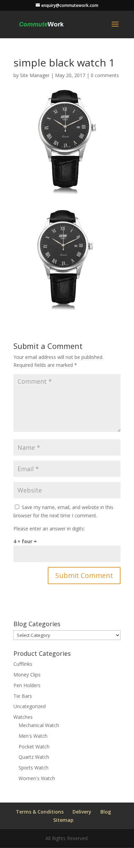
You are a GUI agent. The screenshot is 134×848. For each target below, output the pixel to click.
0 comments (105, 75)
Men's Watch (33, 736)
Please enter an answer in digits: (49, 528)
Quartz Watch (34, 757)
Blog (105, 811)
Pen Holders (27, 685)
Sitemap (63, 820)
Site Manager (34, 75)
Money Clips (27, 674)
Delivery (81, 811)
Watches (23, 717)
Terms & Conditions (40, 811)
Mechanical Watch (39, 725)
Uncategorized (29, 706)
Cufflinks (22, 664)
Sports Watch (33, 767)
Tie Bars (22, 696)
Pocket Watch (34, 746)
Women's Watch (37, 778)
